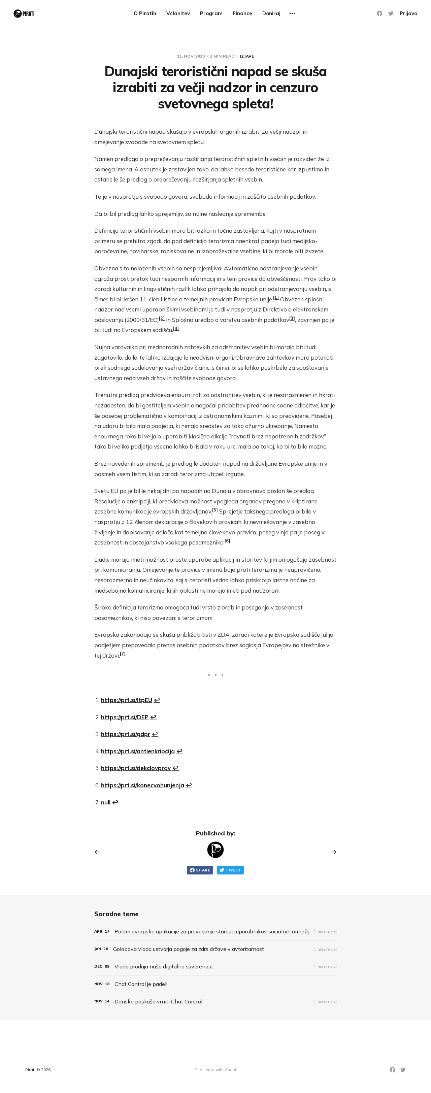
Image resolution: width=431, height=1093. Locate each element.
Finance (242, 13)
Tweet (233, 870)
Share (203, 870)
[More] (292, 13)
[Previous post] (99, 852)
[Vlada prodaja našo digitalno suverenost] (215, 966)
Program (211, 13)
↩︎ (157, 699)
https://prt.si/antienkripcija (138, 751)
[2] (162, 318)
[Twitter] (391, 13)
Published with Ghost (215, 1069)
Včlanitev (178, 13)
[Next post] (332, 852)
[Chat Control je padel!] (215, 984)
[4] (176, 328)
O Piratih (145, 13)
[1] (276, 297)
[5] (215, 509)
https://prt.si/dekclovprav (136, 767)
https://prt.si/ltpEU (126, 699)
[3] (292, 318)
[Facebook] (379, 13)
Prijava (409, 13)
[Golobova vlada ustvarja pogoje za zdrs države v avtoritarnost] (215, 949)
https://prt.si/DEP (124, 717)
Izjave (247, 56)
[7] (123, 653)
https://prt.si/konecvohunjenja (142, 785)
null (105, 802)
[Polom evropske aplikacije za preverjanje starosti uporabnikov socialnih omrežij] (215, 931)
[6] (227, 540)
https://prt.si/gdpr (125, 733)
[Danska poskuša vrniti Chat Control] (215, 1001)
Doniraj (271, 13)
